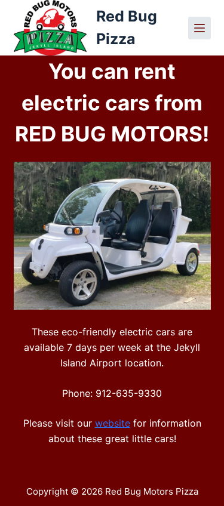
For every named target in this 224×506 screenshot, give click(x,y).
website (112, 423)
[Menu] (199, 28)
